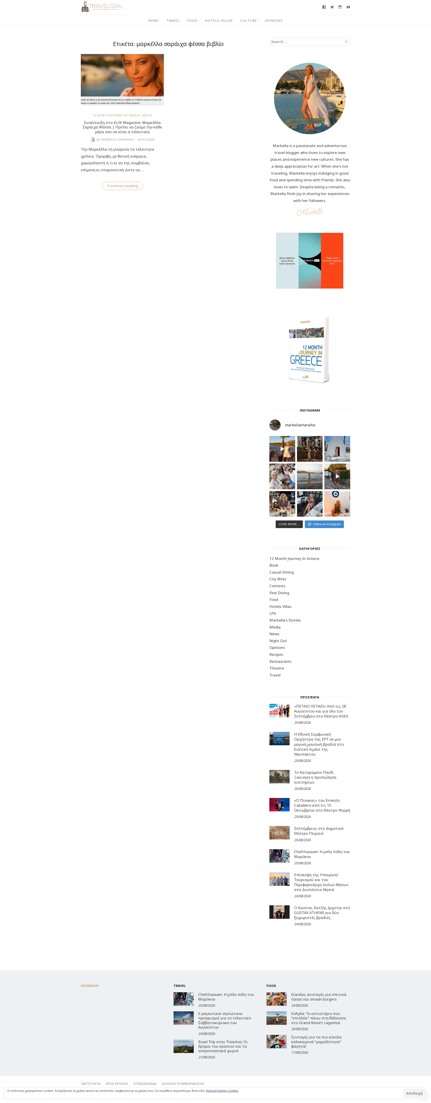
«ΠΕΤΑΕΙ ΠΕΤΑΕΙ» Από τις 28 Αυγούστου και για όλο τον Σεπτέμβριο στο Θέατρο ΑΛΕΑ (321, 711)
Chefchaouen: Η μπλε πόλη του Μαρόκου (322, 854)
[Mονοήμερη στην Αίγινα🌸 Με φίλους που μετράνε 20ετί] (282, 476)
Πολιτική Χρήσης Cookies (222, 1091)
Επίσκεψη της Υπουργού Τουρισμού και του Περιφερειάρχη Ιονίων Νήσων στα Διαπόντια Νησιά (321, 882)
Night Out (278, 640)
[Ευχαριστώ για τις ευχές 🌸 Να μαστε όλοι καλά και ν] (310, 449)
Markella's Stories (285, 620)
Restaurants (280, 661)
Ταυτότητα (90, 1083)
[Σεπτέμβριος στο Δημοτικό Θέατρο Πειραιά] (279, 832)
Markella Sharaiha (115, 139)
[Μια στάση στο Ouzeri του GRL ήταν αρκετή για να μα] (337, 476)
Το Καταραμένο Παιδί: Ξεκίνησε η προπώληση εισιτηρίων (315, 777)
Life (272, 613)
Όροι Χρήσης (117, 1083)
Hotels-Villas (219, 20)
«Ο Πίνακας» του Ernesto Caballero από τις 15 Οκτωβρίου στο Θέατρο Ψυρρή (322, 805)
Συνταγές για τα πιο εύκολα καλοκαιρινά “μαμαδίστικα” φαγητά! (316, 1041)
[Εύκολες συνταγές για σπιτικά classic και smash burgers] (276, 999)
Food (192, 20)
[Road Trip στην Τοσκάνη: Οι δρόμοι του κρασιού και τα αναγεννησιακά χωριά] (184, 1046)
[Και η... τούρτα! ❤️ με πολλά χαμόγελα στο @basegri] (282, 504)
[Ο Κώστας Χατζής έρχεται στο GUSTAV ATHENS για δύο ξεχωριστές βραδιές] (279, 912)
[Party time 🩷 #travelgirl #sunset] (310, 476)
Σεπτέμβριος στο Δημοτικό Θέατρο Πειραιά (318, 831)
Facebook (90, 985)
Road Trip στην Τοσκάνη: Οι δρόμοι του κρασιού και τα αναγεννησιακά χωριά (223, 1046)
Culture (248, 20)
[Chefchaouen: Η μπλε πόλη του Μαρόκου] (279, 856)
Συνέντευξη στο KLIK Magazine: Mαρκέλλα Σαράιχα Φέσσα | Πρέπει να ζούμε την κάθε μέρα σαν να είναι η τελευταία (122, 127)
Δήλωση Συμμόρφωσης (183, 1083)
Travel (173, 20)
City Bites (277, 578)
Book (273, 565)
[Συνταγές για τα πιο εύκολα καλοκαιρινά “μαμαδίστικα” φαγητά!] (276, 1041)
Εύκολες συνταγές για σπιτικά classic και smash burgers (318, 996)
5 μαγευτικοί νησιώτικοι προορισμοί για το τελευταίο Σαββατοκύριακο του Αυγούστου (224, 1020)
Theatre (276, 668)
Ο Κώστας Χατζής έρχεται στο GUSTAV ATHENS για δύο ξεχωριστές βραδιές (322, 912)
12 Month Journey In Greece (116, 115)
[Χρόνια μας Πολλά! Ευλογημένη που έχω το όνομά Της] (337, 449)
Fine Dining (279, 592)
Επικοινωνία (145, 1083)
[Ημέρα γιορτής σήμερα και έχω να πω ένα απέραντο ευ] (310, 504)
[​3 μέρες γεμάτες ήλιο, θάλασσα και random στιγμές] (337, 504)
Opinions (274, 20)
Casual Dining (281, 572)
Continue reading (125, 186)
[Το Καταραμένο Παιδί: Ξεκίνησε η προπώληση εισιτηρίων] (279, 776)
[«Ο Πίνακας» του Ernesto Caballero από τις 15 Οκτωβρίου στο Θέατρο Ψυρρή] (279, 804)
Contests (277, 585)
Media (147, 115)
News (153, 20)
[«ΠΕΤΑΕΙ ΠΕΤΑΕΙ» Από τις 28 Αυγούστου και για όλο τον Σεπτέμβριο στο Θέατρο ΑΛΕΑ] (279, 710)
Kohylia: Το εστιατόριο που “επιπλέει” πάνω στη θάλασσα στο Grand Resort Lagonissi (318, 1018)
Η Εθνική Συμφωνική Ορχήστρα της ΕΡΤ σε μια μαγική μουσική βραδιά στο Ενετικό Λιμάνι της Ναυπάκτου (319, 744)
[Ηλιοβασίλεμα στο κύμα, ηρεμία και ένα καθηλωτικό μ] (282, 449)
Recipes (276, 654)
